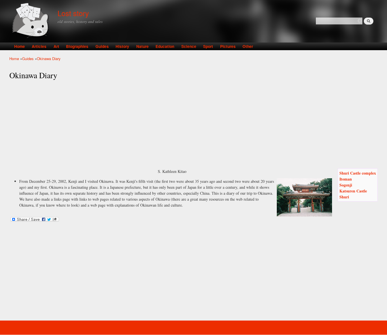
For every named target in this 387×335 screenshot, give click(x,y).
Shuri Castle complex (357, 173)
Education (165, 46)
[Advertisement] (193, 124)
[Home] (31, 21)
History (122, 46)
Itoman (345, 179)
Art (56, 46)
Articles (39, 46)
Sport (208, 46)
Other (248, 46)
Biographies (77, 46)
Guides (102, 46)
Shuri (344, 197)
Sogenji (345, 185)
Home (19, 46)
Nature (142, 46)
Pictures (228, 46)
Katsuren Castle (353, 191)
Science (188, 46)
